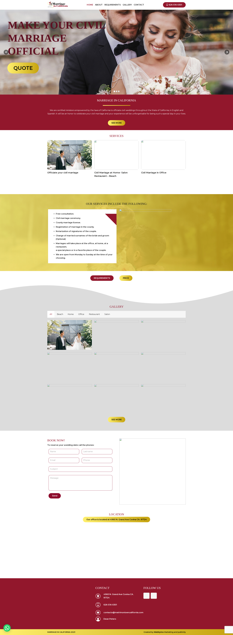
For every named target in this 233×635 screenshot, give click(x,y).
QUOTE (118, 61)
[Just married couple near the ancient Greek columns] (163, 335)
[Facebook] (146, 596)
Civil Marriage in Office (153, 172)
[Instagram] (154, 596)
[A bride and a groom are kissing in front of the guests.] (69, 399)
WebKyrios (159, 632)
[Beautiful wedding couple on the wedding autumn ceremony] (69, 367)
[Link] (57, 5)
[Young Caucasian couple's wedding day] (163, 367)
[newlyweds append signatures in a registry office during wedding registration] (116, 335)
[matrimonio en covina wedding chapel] (69, 335)
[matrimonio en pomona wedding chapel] (163, 399)
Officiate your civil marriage (62, 172)
